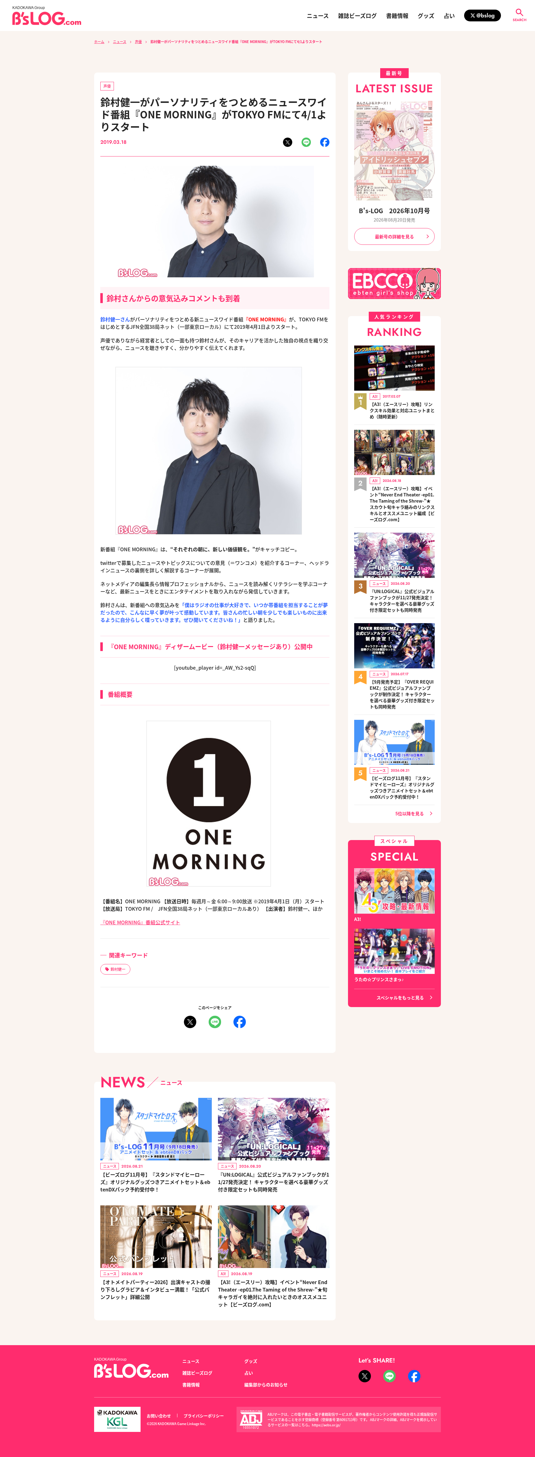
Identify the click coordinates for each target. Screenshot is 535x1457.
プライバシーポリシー (204, 1416)
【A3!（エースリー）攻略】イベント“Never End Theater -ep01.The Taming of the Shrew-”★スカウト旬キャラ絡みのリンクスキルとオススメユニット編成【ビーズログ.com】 (402, 503)
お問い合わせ (159, 1416)
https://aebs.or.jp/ (326, 1424)
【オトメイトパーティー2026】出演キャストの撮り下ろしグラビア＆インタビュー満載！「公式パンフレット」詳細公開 (155, 1289)
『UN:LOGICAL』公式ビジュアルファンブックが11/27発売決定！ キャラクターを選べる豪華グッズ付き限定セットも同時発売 (273, 1182)
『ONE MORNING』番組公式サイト (140, 922)
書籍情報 (397, 15)
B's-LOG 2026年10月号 (394, 210)
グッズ (426, 15)
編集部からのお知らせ (266, 1384)
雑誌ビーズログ (357, 15)
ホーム (99, 41)
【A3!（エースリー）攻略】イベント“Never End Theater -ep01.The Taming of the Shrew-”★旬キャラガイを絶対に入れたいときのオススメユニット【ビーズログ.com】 (272, 1293)
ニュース (318, 15)
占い (449, 15)
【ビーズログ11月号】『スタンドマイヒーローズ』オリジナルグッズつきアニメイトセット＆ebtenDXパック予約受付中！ (155, 1182)
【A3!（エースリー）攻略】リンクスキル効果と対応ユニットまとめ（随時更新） (402, 410)
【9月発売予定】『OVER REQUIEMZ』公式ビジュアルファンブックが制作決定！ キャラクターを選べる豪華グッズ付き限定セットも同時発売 (402, 694)
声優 (138, 41)
